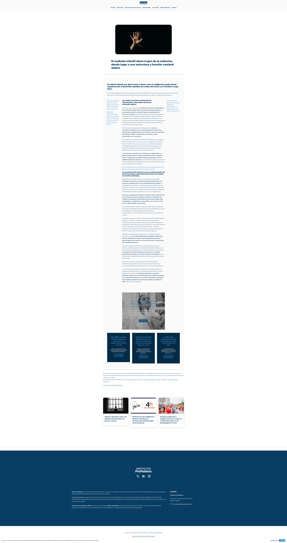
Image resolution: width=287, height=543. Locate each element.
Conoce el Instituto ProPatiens (113, 385)
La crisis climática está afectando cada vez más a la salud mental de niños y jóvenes (113, 104)
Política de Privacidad (148, 536)
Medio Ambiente (165, 7)
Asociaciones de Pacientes (133, 7)
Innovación (155, 7)
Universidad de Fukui (142, 142)
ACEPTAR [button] (282, 540)
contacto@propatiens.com (183, 504)
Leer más (143, 321)
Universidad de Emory (142, 144)
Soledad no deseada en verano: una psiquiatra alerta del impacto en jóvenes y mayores (116, 419)
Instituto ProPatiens (78, 497)
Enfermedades (146, 7)
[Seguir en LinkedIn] (143, 476)
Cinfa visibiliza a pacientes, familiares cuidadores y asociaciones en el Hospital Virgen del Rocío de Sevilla (118, 341)
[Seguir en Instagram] (149, 476)
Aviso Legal (136, 536)
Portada (113, 7)
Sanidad (174, 7)
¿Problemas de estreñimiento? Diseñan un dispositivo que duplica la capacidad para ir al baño (168, 341)
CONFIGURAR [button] (274, 540)
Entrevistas (120, 7)
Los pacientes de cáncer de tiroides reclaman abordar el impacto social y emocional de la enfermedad (143, 303)
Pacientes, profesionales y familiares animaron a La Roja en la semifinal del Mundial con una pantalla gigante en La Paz (143, 341)
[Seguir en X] (137, 476)
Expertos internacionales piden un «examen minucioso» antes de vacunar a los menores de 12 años (113, 118)
